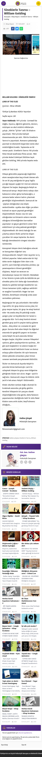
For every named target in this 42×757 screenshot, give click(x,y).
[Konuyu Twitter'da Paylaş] (17, 28)
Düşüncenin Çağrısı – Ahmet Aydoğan (10, 544)
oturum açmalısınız (25, 733)
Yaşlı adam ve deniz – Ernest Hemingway (10, 682)
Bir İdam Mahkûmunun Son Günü (29, 601)
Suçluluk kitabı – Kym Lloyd (11, 655)
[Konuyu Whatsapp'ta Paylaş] (21, 28)
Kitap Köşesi (15, 17)
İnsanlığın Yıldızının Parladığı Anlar (10, 572)
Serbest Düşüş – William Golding (28, 489)
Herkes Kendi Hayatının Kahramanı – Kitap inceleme (30, 711)
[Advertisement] (21, 74)
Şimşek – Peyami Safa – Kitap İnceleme (30, 517)
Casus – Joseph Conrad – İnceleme (9, 489)
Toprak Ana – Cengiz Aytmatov (30, 655)
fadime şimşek (14, 438)
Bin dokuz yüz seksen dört (30, 544)
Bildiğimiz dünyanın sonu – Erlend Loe (29, 572)
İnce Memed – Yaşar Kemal (29, 682)
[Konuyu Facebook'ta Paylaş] (13, 28)
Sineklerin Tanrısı (24, 438)
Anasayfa (7, 17)
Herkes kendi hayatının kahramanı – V (11, 601)
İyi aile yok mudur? (29, 626)
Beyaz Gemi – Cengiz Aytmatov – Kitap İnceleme (10, 628)
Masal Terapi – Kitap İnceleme (10, 710)
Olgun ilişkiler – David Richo (11, 517)
